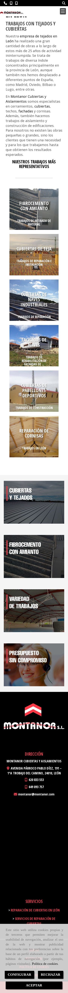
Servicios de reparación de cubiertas (34, 921)
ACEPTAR (34, 985)
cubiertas (42, 106)
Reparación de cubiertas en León (35, 910)
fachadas (26, 111)
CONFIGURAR (19, 974)
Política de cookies (45, 964)
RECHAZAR (50, 974)
